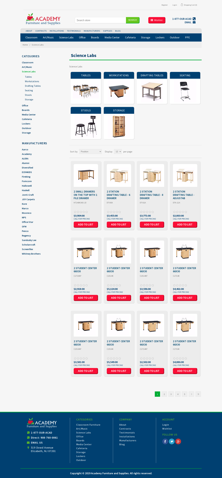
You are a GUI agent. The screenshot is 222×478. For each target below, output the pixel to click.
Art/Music (27, 66)
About (122, 424)
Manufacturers (127, 440)
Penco (25, 231)
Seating (29, 90)
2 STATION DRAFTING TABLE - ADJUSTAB (183, 195)
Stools (28, 94)
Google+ (178, 441)
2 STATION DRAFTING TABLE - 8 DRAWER (151, 195)
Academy (27, 153)
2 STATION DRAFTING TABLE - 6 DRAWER (118, 195)
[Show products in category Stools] (86, 126)
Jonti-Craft (28, 194)
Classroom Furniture (88, 424)
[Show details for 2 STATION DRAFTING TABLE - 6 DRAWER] (119, 175)
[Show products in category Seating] (185, 91)
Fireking (26, 176)
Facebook (165, 441)
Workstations (32, 81)
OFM (24, 226)
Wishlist (167, 428)
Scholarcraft (28, 244)
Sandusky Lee (29, 240)
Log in (174, 5)
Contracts (125, 428)
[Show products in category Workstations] (119, 91)
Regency (26, 235)
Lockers (26, 123)
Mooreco (26, 212)
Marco (25, 208)
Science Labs (28, 71)
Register (165, 5)
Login (165, 424)
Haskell (25, 190)
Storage (29, 99)
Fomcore (27, 181)
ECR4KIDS (27, 172)
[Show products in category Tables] (86, 91)
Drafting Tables (33, 85)
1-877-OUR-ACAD (41, 432)
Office (25, 105)
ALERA (25, 158)
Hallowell (27, 185)
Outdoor (26, 128)
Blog (122, 444)
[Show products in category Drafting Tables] (152, 91)
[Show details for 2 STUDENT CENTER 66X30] (86, 252)
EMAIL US (37, 442)
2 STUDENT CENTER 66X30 (85, 269)
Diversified (27, 167)
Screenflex (27, 249)
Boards (25, 109)
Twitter (172, 441)
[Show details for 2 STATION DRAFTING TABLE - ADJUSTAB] (185, 175)
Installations (127, 436)
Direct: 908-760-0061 (44, 437)
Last (198, 394)
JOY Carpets (28, 199)
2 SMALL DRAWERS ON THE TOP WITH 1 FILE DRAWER (85, 195)
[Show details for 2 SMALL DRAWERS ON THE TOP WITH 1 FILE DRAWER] (86, 175)
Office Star (27, 221)
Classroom (27, 62)
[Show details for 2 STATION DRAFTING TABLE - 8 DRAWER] (152, 175)
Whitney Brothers (31, 253)
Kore (24, 203)
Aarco (25, 149)
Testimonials (127, 432)
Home (25, 44)
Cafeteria (27, 119)
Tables (28, 76)
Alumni (25, 163)
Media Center (29, 114)
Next (191, 394)
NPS (24, 217)
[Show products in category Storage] (119, 126)
